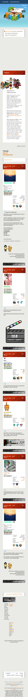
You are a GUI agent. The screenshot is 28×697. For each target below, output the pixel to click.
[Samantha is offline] (6, 406)
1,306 (23, 479)
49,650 (23, 420)
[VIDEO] (11, 630)
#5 (22, 456)
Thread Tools (7, 159)
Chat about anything (10, 33)
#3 (22, 353)
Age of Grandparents (8, 154)
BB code (11, 622)
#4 (22, 398)
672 (23, 201)
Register (24, 5)
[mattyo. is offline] (10, 466)
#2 (22, 269)
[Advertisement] (14, 53)
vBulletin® (14, 683)
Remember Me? (15, 11)
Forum (13, 31)
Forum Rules (11, 605)
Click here (12, 114)
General (19, 31)
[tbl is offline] (5, 359)
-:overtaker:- (22, 202)
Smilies (11, 625)
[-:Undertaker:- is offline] (10, 176)
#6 (22, 505)
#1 (22, 166)
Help (25, 7)
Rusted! (22, 298)
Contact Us (21, 674)
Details (14, 689)
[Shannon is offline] (8, 280)
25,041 (23, 372)
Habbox (8, 675)
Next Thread (18, 594)
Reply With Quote (19, 264)
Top (22, 676)
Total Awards (15, 208)
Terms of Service (19, 675)
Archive (13, 675)
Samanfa (22, 421)
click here (17, 115)
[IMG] (10, 628)
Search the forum (14, 1)
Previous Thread (11, 594)
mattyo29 (22, 480)
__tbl (23, 373)
